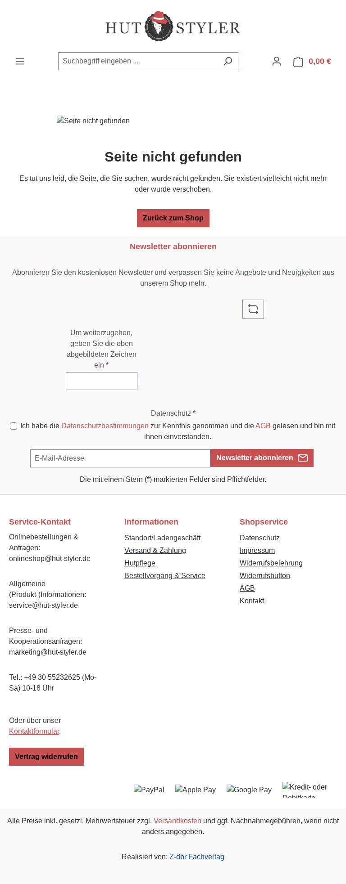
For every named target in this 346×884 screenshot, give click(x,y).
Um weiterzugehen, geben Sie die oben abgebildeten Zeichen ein (102, 349)
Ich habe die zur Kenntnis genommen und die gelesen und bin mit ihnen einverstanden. (177, 431)
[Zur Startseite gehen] (173, 26)
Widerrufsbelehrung (271, 563)
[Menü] (20, 61)
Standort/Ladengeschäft (162, 538)
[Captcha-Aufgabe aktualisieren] (253, 309)
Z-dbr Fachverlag (196, 857)
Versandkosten (177, 821)
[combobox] (138, 61)
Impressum (257, 550)
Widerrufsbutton (265, 575)
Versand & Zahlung (155, 550)
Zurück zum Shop (173, 218)
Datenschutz (260, 538)
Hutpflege (139, 563)
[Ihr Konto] (276, 61)
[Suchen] (227, 61)
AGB (263, 426)
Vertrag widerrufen (46, 756)
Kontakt (252, 601)
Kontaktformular (34, 731)
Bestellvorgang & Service (164, 575)
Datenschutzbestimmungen (105, 426)
